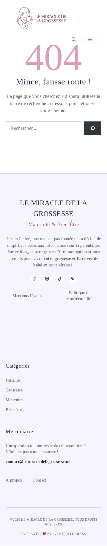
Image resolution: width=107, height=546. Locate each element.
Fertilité (13, 380)
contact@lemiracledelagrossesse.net (39, 461)
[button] (74, 40)
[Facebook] (34, 278)
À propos (14, 480)
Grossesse (14, 390)
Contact (39, 480)
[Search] (92, 128)
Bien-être (14, 410)
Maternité (14, 400)
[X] (73, 278)
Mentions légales (27, 296)
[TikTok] (60, 278)
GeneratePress (70, 534)
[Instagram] (47, 278)
